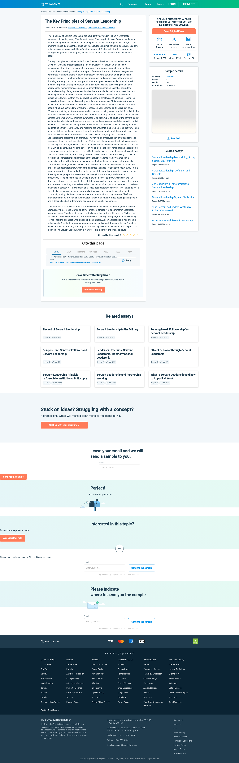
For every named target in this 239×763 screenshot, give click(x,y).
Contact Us (178, 720)
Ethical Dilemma (124, 683)
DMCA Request (179, 753)
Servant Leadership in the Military (117, 329)
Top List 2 (70, 697)
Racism (69, 660)
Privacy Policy (179, 732)
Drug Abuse (123, 693)
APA (56, 252)
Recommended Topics (178, 693)
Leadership (93, 28)
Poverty (69, 669)
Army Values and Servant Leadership (172, 220)
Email (101, 462)
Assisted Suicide (150, 688)
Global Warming (47, 660)
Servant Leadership (65, 12)
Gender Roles (123, 669)
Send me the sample (13, 476)
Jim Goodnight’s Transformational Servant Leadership (170, 185)
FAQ (175, 728)
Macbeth (96, 660)
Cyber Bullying (98, 693)
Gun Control (97, 688)
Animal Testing (98, 669)
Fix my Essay (123, 702)
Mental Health (47, 683)
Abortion (95, 683)
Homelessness (124, 674)
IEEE (118, 252)
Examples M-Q (72, 678)
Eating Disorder (175, 688)
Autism (44, 693)
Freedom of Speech (151, 669)
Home (43, 12)
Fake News (148, 683)
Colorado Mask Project (50, 702)
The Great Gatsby (176, 660)
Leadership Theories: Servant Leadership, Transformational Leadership (115, 353)
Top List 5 (147, 697)
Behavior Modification (77, 28)
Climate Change (150, 678)
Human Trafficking (177, 669)
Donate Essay (179, 749)
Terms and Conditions (182, 741)
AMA (130, 252)
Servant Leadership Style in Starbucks (173, 197)
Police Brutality (149, 660)
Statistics (51, 12)
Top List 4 (122, 697)
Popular (146, 693)
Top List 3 (96, 697)
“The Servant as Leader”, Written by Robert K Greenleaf (171, 209)
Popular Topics (72, 702)
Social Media (123, 678)
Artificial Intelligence (75, 683)
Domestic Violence (74, 688)
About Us (177, 724)
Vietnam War (72, 664)
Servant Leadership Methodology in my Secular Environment (173, 159)
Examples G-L (46, 678)
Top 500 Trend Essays (50, 710)
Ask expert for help (12, 538)
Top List (44, 697)
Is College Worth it (74, 693)
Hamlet (146, 664)
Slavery (44, 674)
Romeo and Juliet (125, 660)
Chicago (93, 252)
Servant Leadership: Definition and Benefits (171, 172)
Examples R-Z (98, 678)
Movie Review (175, 678)
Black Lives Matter (100, 664)
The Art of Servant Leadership (61, 329)
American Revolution (75, 674)
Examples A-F (175, 674)
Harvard (81, 252)
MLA (69, 252)
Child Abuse (46, 664)
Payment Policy (180, 737)
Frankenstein (174, 664)
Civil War (44, 669)
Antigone (173, 683)
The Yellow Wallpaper (152, 674)
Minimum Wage (98, 674)
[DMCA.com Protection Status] (195, 641)
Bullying (121, 664)
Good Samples (175, 702)
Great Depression (125, 688)
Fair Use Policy (179, 745)
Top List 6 (173, 697)
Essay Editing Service (101, 702)
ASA (106, 252)
